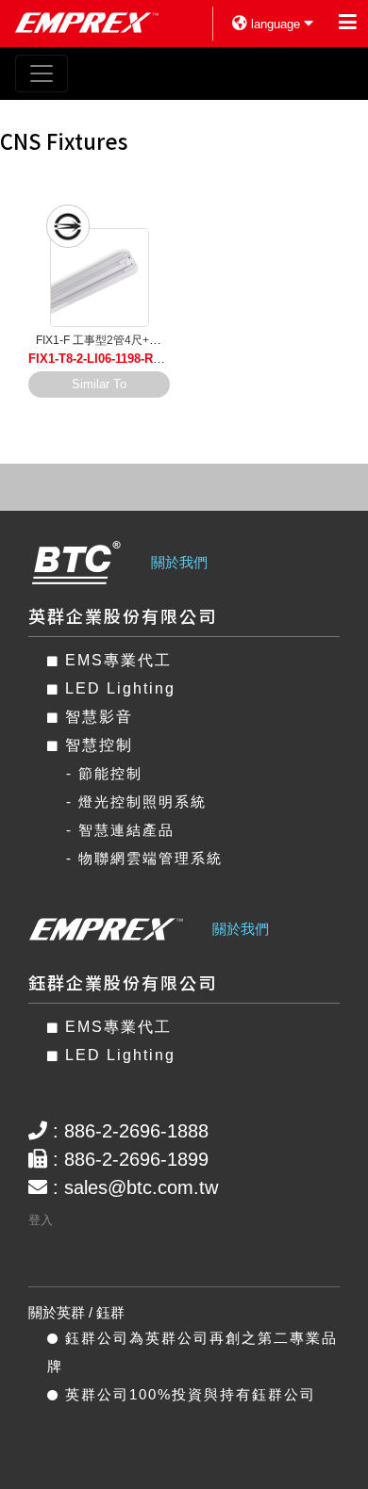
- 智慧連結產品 (120, 830)
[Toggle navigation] (41, 73)
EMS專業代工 (115, 660)
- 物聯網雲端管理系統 (144, 858)
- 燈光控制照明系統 (136, 802)
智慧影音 (96, 717)
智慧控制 (96, 745)
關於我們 (179, 562)
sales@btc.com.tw (141, 1187)
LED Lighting (117, 688)
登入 (40, 1220)
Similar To (99, 384)
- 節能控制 (104, 773)
